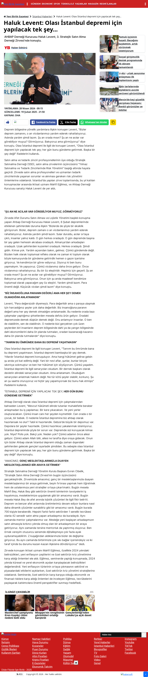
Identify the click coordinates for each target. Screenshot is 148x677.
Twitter (129, 649)
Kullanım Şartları (10, 652)
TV (95, 652)
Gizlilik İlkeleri (9, 649)
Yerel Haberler (102, 642)
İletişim (5, 642)
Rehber (98, 638)
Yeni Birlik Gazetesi (17, 16)
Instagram (131, 638)
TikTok (128, 645)
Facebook (130, 652)
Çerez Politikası (10, 645)
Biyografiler (100, 649)
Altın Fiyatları (39, 656)
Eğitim (66, 645)
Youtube (129, 642)
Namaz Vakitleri (41, 638)
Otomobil (68, 656)
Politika (67, 638)
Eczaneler (38, 645)
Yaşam (67, 652)
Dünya (67, 642)
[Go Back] (145, 674)
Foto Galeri (100, 656)
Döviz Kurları (39, 652)
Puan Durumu (40, 649)
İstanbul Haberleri (42, 16)
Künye (5, 638)
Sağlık (66, 649)
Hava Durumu (40, 642)
